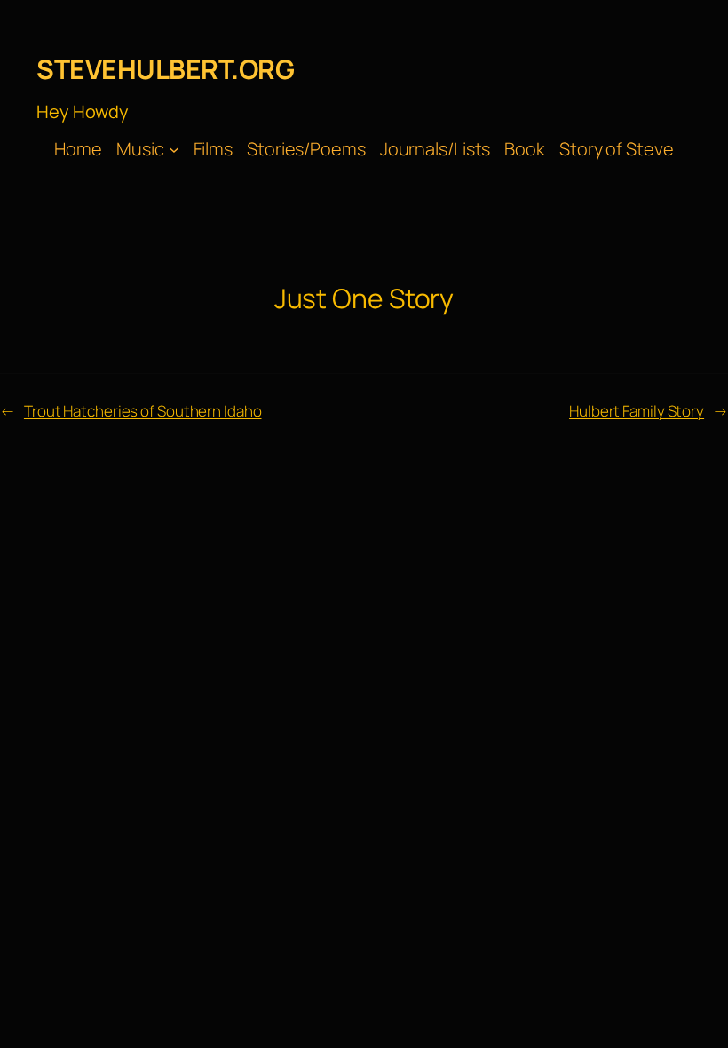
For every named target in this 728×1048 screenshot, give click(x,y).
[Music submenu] (174, 149)
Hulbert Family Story (636, 411)
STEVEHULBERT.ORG (165, 69)
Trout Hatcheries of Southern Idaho (143, 411)
